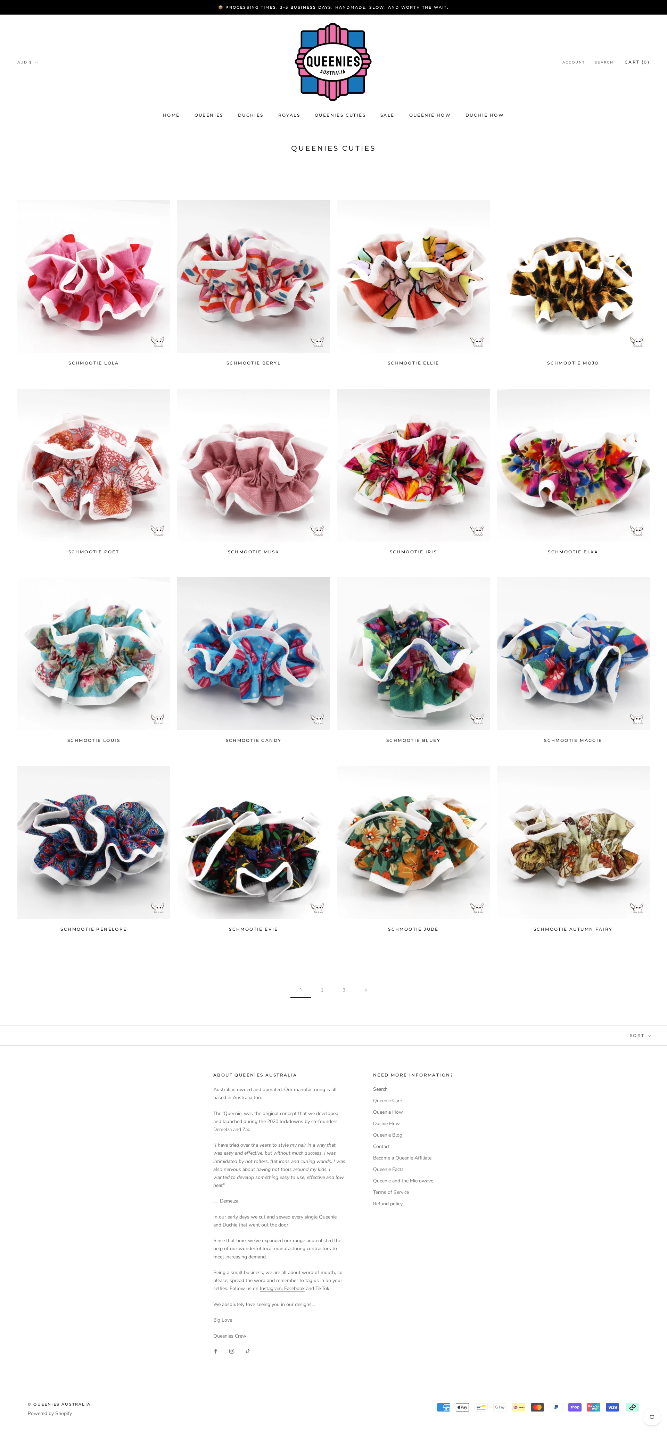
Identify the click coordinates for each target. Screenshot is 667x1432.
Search (604, 62)
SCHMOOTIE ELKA (573, 551)
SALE (387, 115)
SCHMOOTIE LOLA (93, 363)
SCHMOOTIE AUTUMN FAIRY (573, 929)
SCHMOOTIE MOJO (573, 363)
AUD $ (24, 62)
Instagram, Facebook (282, 1288)
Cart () (637, 62)
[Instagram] (231, 1351)
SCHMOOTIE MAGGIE (573, 740)
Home (171, 115)
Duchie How (485, 115)
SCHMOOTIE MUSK (254, 551)
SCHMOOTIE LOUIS (93, 740)
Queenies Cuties (340, 115)
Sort (638, 1035)
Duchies (251, 115)
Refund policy (388, 1203)
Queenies (209, 115)
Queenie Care (387, 1100)
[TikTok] (247, 1351)
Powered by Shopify (50, 1413)
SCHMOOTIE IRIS (413, 551)
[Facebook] (215, 1351)
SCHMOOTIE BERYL (254, 363)
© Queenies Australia (59, 1404)
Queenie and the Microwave (403, 1181)
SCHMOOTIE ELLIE (413, 363)
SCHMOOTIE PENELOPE (93, 929)
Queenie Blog (387, 1135)
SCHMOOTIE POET (94, 551)
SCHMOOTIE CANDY (254, 740)
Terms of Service (391, 1192)
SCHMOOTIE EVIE (253, 929)
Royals (289, 115)
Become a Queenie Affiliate (402, 1158)
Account (573, 62)
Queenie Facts (388, 1169)
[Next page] (366, 990)
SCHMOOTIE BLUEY (413, 740)
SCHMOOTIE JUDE (413, 929)
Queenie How (430, 115)
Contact (381, 1146)
